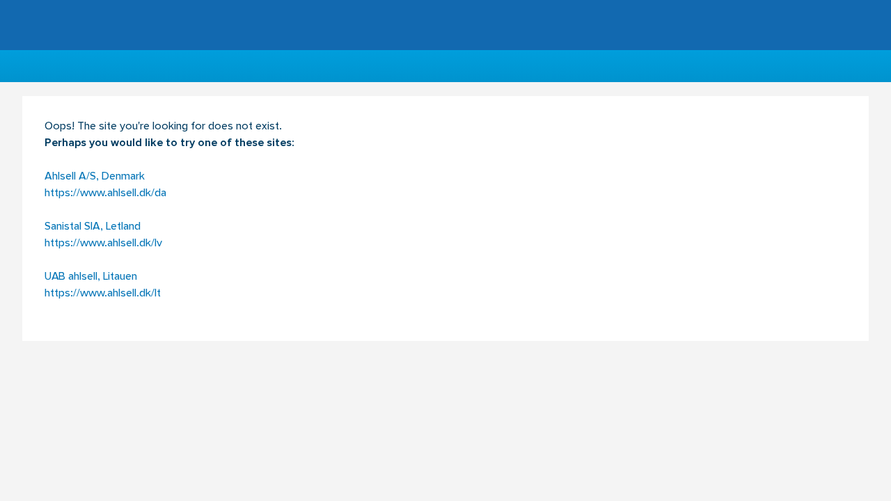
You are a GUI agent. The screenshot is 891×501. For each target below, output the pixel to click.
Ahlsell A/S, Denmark (95, 177)
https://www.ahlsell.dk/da (105, 193)
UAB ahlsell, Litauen (91, 277)
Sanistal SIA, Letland (93, 227)
